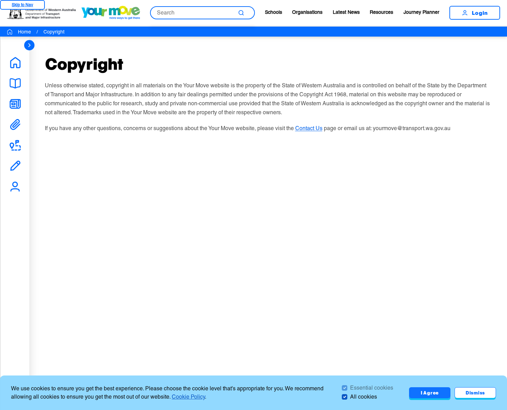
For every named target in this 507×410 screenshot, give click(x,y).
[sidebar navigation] (29, 45)
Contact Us (308, 128)
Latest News (346, 12)
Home (24, 32)
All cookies (363, 397)
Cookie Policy (188, 397)
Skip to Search (22, 4)
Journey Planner (421, 12)
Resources (381, 12)
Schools (273, 12)
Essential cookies (371, 388)
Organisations (307, 12)
